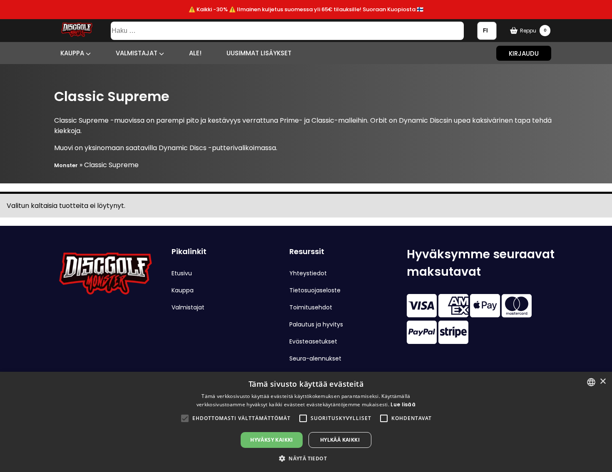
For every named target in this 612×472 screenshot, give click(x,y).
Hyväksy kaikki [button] (271, 439)
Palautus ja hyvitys (316, 324)
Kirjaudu (524, 53)
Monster (66, 165)
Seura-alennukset (315, 358)
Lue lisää (403, 404)
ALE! (195, 53)
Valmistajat (137, 53)
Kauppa (73, 53)
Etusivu (182, 273)
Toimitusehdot (310, 307)
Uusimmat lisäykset (258, 53)
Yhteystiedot (308, 273)
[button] (185, 418)
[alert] (306, 422)
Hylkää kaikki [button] (340, 439)
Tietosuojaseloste (315, 290)
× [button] (603, 381)
